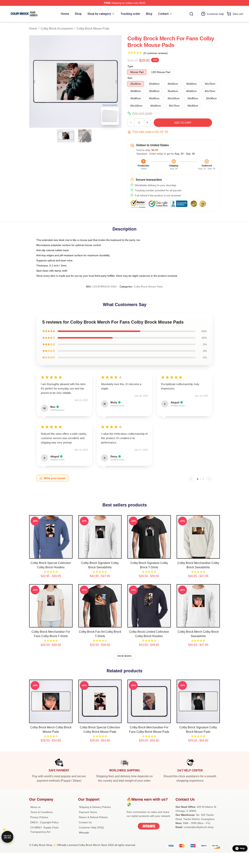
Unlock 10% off (7, 837)
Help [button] (242, 848)
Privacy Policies (39, 817)
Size (129, 77)
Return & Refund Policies (93, 817)
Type (130, 66)
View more (124, 656)
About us (35, 807)
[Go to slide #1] (66, 135)
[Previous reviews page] (191, 479)
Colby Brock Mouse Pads (93, 28)
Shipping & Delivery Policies (95, 807)
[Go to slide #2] (85, 135)
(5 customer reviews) (155, 53)
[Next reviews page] (209, 479)
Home (33, 28)
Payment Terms (88, 812)
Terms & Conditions (41, 812)
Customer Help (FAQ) (91, 827)
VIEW (51, 555)
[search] (191, 14)
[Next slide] (116, 81)
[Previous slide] (35, 81)
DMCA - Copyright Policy (44, 822)
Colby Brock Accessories (57, 28)
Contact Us (85, 822)
